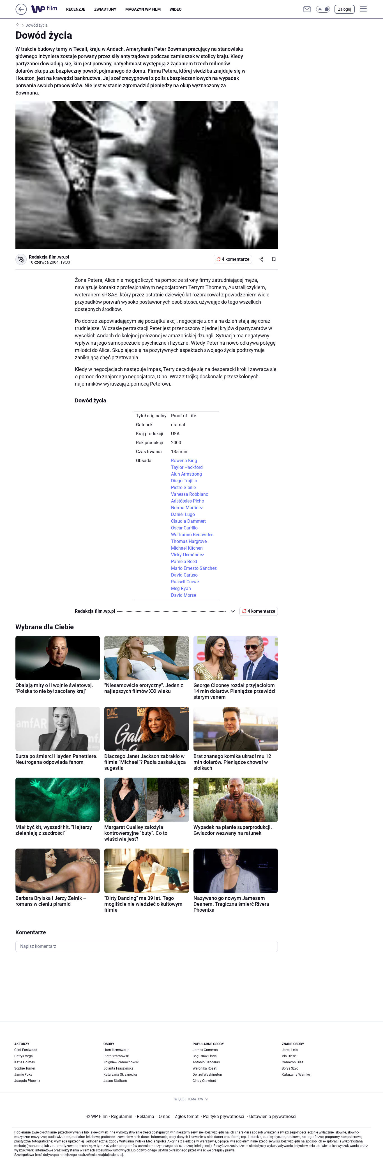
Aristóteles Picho (187, 501)
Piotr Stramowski (116, 1056)
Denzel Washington (207, 1075)
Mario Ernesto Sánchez (194, 568)
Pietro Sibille (183, 487)
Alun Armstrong (186, 474)
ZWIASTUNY (105, 9)
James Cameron (205, 1050)
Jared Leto (290, 1050)
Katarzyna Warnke (296, 1075)
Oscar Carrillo (184, 528)
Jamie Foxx (23, 1075)
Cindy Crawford (204, 1081)
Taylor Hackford (187, 467)
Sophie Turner (24, 1068)
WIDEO (176, 9)
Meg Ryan (181, 588)
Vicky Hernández (187, 554)
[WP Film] (48, 9)
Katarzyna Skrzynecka (120, 1075)
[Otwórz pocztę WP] (307, 9)
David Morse (183, 595)
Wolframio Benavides (192, 534)
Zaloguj (344, 9)
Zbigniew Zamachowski (121, 1062)
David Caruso (184, 575)
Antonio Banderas (206, 1062)
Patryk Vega (23, 1056)
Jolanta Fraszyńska (118, 1068)
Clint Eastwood (25, 1050)
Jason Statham (115, 1081)
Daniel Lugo (183, 514)
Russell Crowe (185, 581)
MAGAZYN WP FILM (143, 9)
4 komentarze (236, 259)
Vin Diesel (289, 1056)
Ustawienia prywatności (271, 1116)
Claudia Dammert (188, 521)
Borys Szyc (290, 1068)
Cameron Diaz (292, 1062)
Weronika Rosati (205, 1068)
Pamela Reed (184, 561)
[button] (323, 9)
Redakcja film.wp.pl (49, 257)
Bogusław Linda (205, 1056)
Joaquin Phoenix (27, 1081)
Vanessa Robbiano (189, 494)
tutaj (119, 1155)
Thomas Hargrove (189, 541)
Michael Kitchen (187, 548)
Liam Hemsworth (116, 1050)
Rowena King (184, 460)
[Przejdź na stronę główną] (21, 13)
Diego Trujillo (184, 480)
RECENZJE (75, 9)
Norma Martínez (187, 507)
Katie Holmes (24, 1062)
